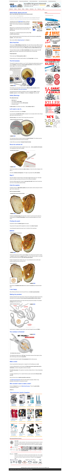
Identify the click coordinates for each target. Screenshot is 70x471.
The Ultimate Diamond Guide (13, 1)
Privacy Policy (25, 469)
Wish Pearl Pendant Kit (15, 379)
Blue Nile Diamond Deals (52, 1)
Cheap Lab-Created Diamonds (23, 1)
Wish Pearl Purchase (26, 386)
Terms (31, 469)
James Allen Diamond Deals (43, 1)
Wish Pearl (20, 21)
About (29, 469)
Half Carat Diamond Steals (33, 1)
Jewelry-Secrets (19, 469)
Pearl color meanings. (22, 89)
